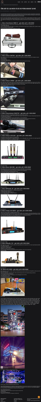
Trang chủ (19, 1)
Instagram (15, 400)
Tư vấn (28, 1)
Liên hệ (35, 1)
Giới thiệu (25, 1)
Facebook (15, 401)
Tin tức (22, 1)
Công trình (32, 1)
